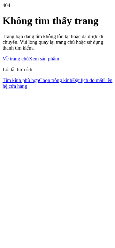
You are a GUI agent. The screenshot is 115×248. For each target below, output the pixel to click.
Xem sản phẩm (44, 58)
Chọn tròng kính (55, 80)
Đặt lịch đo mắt (87, 80)
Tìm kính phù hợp (21, 80)
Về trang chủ (16, 58)
